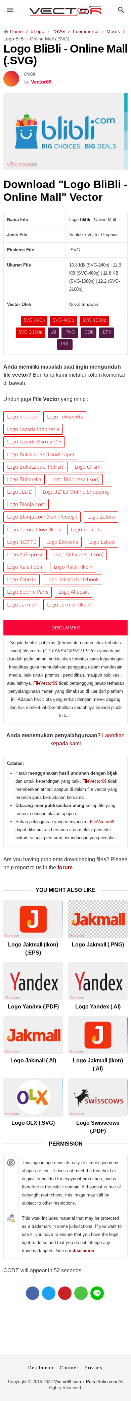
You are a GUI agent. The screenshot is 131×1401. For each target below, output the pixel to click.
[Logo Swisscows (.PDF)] (98, 1097)
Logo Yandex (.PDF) (33, 1006)
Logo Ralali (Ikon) (73, 567)
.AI (53, 332)
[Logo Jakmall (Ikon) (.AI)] (98, 1035)
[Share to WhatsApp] (81, 1293)
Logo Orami (88, 467)
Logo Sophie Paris (27, 592)
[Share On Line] (97, 1293)
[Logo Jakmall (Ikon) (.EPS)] (33, 919)
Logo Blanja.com (26, 504)
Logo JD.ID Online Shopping (76, 492)
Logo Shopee (22, 416)
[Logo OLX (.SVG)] (33, 1097)
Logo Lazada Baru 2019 (34, 441)
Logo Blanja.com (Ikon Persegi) (42, 517)
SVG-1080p (94, 320)
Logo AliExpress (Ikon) (78, 554)
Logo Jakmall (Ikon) (69, 605)
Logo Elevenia (62, 542)
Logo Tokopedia (65, 416)
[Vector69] (66, 11)
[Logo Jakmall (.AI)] (33, 1035)
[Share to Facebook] (32, 1293)
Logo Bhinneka (24, 479)
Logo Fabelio (21, 579)
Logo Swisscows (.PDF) (98, 1127)
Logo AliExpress (25, 554)
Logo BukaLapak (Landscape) (40, 454)
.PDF (65, 344)
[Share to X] (48, 1293)
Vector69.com (67, 1381)
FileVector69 (45, 683)
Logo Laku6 (101, 542)
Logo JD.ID (20, 492)
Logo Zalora (101, 517)
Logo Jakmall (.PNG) (98, 944)
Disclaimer (41, 1367)
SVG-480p (63, 320)
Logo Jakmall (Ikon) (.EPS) (33, 949)
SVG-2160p (30, 332)
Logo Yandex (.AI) (98, 1006)
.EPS (106, 332)
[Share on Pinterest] (65, 1293)
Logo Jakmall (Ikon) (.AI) (98, 1064)
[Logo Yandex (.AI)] (98, 981)
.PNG (69, 332)
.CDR (89, 332)
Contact (69, 1367)
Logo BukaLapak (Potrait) (35, 467)
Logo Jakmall (22, 605)
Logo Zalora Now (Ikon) (34, 529)
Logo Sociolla (86, 529)
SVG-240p (34, 320)
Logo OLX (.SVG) (33, 1123)
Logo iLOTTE (21, 542)
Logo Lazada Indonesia (33, 429)
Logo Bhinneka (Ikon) (75, 479)
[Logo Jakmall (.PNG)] (98, 919)
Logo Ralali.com (25, 567)
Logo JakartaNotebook (72, 579)
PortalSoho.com (101, 1381)
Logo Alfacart (73, 592)
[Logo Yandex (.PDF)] (33, 981)
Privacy (94, 1367)
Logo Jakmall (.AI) (33, 1060)
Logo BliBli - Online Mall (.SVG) (65, 54)
